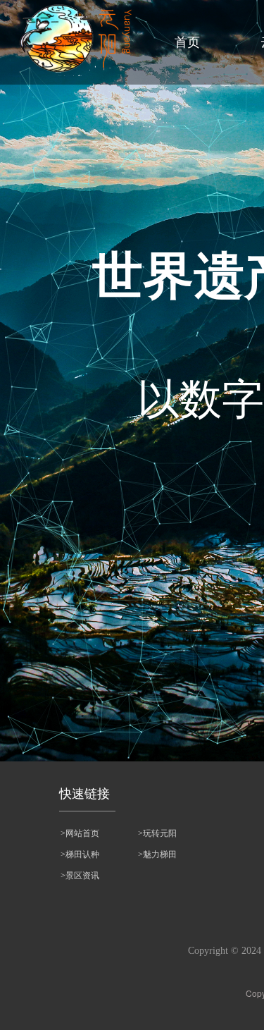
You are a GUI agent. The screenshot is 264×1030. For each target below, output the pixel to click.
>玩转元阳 (157, 833)
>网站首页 (80, 833)
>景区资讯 (80, 876)
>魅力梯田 (157, 854)
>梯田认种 (80, 854)
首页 (187, 42)
